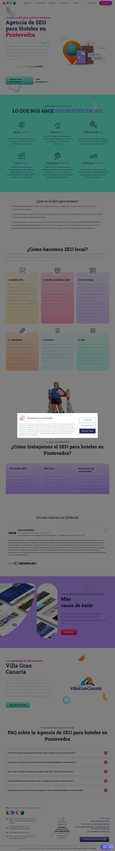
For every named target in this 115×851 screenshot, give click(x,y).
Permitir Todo (87, 431)
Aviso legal (33, 435)
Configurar (87, 420)
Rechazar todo (87, 425)
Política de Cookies (49, 433)
